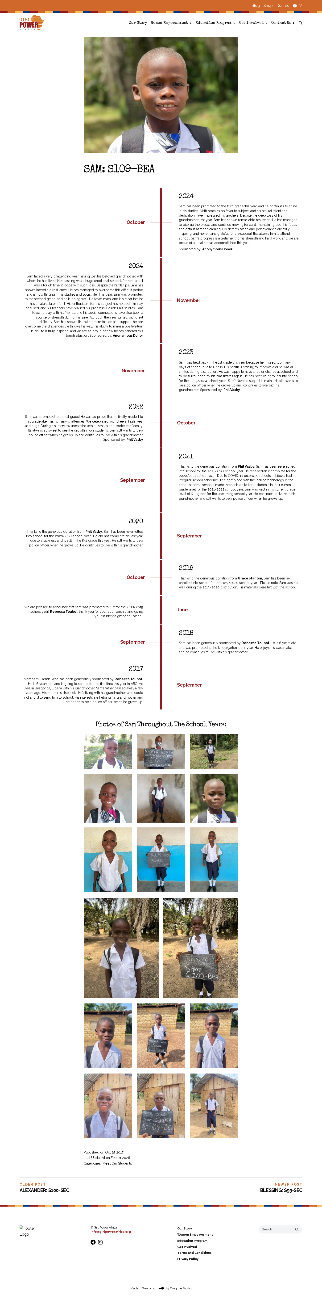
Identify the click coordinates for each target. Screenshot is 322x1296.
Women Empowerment (169, 23)
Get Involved (251, 23)
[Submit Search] (297, 1229)
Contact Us (281, 23)
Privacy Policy (187, 1259)
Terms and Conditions (194, 1253)
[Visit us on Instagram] (300, 6)
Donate (283, 5)
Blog (256, 5)
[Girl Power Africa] (33, 23)
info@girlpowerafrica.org (111, 1231)
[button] (300, 23)
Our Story (138, 23)
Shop (268, 5)
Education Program (213, 23)
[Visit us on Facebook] (295, 6)
